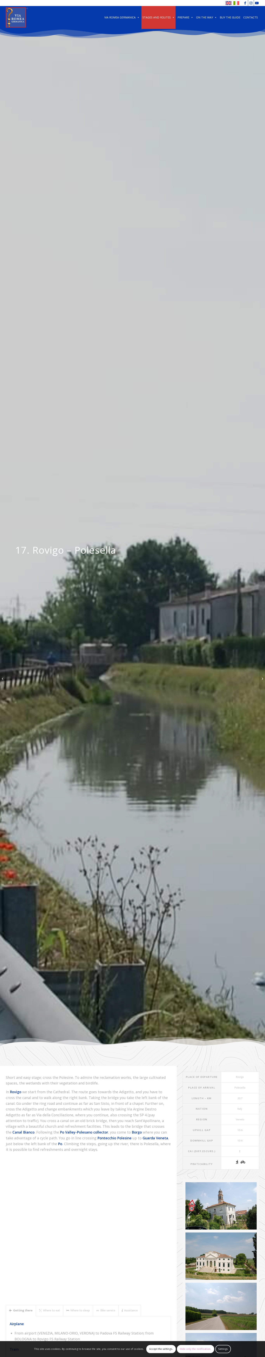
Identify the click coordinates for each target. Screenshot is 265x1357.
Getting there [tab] (23, 1310)
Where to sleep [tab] (80, 1310)
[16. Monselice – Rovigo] (3, 678)
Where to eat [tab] (51, 1310)
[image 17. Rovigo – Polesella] (222, 1257)
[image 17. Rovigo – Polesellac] (222, 1207)
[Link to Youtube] (257, 3)
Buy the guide (230, 17)
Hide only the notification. (195, 1349)
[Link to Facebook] (245, 3)
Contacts (250, 17)
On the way (204, 17)
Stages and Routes (156, 17)
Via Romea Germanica (120, 17)
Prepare (183, 17)
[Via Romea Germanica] (16, 17)
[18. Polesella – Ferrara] (262, 678)
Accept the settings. (161, 1349)
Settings (223, 1349)
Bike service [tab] (107, 1310)
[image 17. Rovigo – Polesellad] (222, 1308)
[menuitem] (228, 3)
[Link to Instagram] (251, 3)
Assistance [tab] (131, 1310)
